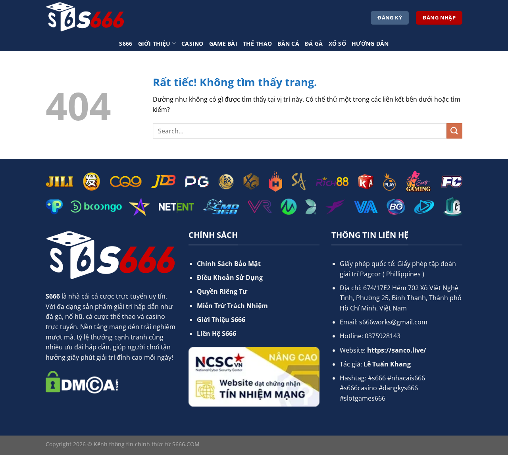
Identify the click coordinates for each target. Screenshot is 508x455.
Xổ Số (337, 43)
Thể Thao (257, 43)
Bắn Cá (288, 43)
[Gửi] (454, 131)
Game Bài (223, 43)
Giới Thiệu (154, 43)
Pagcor (370, 274)
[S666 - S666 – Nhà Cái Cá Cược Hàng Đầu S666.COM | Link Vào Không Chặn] (85, 18)
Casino (192, 43)
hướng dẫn (370, 43)
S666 (125, 43)
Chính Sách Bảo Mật (229, 263)
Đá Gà (314, 43)
